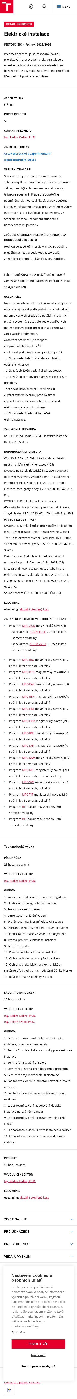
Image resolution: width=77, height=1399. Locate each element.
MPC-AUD (28, 626)
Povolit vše (38, 1344)
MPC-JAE (28, 745)
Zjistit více (18, 1332)
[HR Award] (9, 1390)
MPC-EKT (28, 709)
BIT (24, 807)
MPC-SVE (28, 782)
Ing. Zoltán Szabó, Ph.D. (19, 1022)
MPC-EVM (28, 721)
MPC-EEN (28, 696)
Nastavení (38, 1355)
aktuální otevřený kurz (34, 609)
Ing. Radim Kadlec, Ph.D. (20, 137)
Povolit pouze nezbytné (38, 1366)
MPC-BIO (28, 660)
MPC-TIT (27, 794)
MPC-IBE (28, 733)
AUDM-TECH (38, 632)
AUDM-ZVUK (38, 644)
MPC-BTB (28, 672)
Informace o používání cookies (22, 1382)
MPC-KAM (28, 758)
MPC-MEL (28, 770)
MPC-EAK (28, 684)
